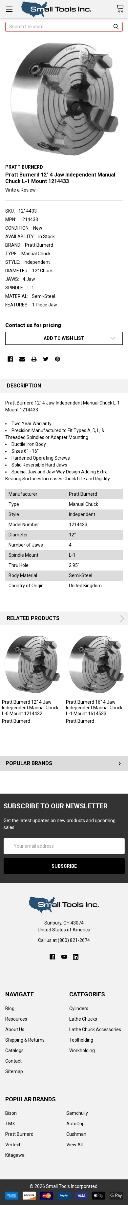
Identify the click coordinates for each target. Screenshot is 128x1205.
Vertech (13, 1144)
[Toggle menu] (9, 9)
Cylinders (78, 1008)
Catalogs (14, 1050)
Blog (9, 1008)
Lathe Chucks (83, 1019)
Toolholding (81, 1040)
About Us (14, 1029)
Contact (13, 1061)
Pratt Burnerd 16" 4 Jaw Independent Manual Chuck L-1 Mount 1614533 (94, 707)
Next (121, 618)
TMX (10, 1123)
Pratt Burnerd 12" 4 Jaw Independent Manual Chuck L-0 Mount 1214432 (30, 707)
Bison (11, 1113)
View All (74, 1144)
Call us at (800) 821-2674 (64, 940)
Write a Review (20, 190)
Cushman (76, 1134)
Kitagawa (15, 1155)
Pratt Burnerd (19, 1134)
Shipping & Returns (25, 1040)
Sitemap (14, 1071)
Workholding (82, 1050)
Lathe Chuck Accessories (95, 1029)
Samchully (77, 1113)
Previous (108, 618)
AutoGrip (75, 1123)
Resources (16, 1019)
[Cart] (122, 9)
